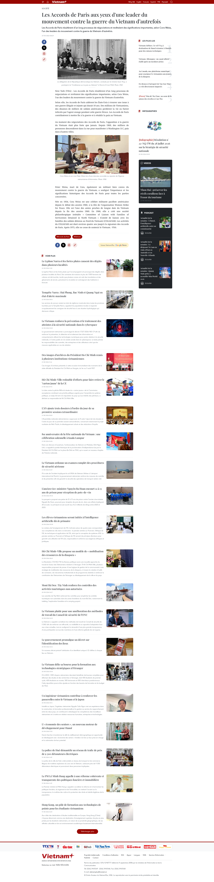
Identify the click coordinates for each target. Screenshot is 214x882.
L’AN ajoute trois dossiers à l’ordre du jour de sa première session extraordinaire (68, 410)
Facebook (44, 42)
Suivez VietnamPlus (107, 245)
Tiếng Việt (131, 2)
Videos (147, 163)
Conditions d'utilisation (110, 855)
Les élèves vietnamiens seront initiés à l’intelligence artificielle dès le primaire (70, 519)
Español (153, 2)
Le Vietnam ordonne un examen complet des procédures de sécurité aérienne (73, 464)
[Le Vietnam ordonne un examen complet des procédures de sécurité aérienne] (119, 470)
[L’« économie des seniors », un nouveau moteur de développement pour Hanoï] (119, 731)
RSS (122, 855)
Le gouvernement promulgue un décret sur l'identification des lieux (65, 641)
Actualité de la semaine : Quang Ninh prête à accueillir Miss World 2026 (148, 273)
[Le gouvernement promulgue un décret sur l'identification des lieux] (119, 647)
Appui (129, 855)
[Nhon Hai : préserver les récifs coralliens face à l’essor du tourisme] (155, 177)
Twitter (44, 47)
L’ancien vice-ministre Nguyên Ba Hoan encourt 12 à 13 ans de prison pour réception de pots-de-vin (72, 490)
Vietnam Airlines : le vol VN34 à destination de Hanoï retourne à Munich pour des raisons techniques (155, 48)
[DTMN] (134, 846)
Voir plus (50, 255)
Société (45, 8)
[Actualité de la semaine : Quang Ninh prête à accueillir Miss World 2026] (165, 272)
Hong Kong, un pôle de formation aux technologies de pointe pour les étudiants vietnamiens (71, 806)
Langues (137, 855)
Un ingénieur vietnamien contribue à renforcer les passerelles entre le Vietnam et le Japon (69, 697)
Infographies (149, 111)
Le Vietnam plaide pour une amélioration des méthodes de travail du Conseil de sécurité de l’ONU (72, 612)
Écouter (148, 233)
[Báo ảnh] (150, 846)
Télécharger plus (87, 831)
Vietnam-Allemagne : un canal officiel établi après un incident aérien (154, 60)
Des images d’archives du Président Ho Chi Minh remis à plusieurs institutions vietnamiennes (72, 356)
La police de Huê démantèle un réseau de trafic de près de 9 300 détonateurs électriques (72, 752)
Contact (95, 858)
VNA (144, 855)
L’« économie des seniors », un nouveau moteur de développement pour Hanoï (69, 726)
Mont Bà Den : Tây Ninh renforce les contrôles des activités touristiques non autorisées (69, 587)
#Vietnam (77, 236)
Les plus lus (148, 40)
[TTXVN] (48, 846)
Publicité (87, 858)
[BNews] (78, 846)
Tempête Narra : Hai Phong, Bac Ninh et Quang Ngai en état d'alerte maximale (72, 294)
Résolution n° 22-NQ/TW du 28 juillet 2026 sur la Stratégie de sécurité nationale (154, 145)
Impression (44, 53)
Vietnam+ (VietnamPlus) (59, 2)
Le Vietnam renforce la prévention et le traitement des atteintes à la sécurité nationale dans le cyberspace (71, 322)
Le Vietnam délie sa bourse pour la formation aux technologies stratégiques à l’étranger (69, 666)
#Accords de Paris (63, 236)
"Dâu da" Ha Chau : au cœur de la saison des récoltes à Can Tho (155, 97)
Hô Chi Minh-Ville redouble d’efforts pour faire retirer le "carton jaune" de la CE (73, 381)
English (139, 2)
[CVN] (118, 846)
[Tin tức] (67, 846)
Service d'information (156, 855)
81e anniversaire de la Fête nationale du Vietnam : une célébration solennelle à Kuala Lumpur (71, 435)
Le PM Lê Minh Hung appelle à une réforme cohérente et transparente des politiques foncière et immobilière (73, 777)
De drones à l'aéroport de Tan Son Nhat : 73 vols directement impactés (155, 85)
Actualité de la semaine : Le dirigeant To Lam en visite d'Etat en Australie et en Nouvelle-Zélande (148, 248)
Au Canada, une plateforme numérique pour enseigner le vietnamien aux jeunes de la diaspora (155, 74)
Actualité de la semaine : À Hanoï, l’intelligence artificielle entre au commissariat (148, 223)
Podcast (148, 212)
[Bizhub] (87, 846)
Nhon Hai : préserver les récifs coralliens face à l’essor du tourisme (153, 193)
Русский (165, 2)
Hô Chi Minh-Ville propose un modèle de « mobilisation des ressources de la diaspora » (72, 553)
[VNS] (103, 846)
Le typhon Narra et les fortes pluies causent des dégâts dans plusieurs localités (72, 262)
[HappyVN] (165, 846)
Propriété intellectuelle (92, 855)
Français (146, 2)
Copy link (44, 59)
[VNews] (58, 846)
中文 (158, 2)
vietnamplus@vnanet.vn (98, 872)
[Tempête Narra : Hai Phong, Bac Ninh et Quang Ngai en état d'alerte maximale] (119, 299)
